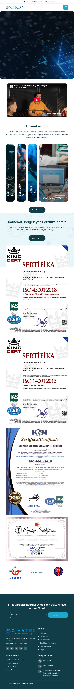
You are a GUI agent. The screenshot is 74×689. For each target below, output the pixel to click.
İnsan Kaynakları (45, 646)
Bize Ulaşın (35, 210)
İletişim (42, 650)
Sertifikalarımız (37, 2)
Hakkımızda (25, 2)
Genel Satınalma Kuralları (48, 643)
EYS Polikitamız (45, 640)
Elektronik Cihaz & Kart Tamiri (17, 660)
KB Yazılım (17, 683)
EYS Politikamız (49, 2)
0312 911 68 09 (48, 660)
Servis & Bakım (12, 666)
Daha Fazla (13, 57)
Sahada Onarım (12, 670)
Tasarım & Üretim (51, 198)
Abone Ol (57, 615)
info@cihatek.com (49, 665)
